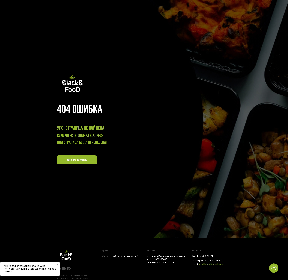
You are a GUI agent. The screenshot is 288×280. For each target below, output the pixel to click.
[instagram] (69, 268)
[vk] (64, 268)
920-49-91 (207, 256)
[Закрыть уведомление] (57, 264)
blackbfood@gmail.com (211, 264)
